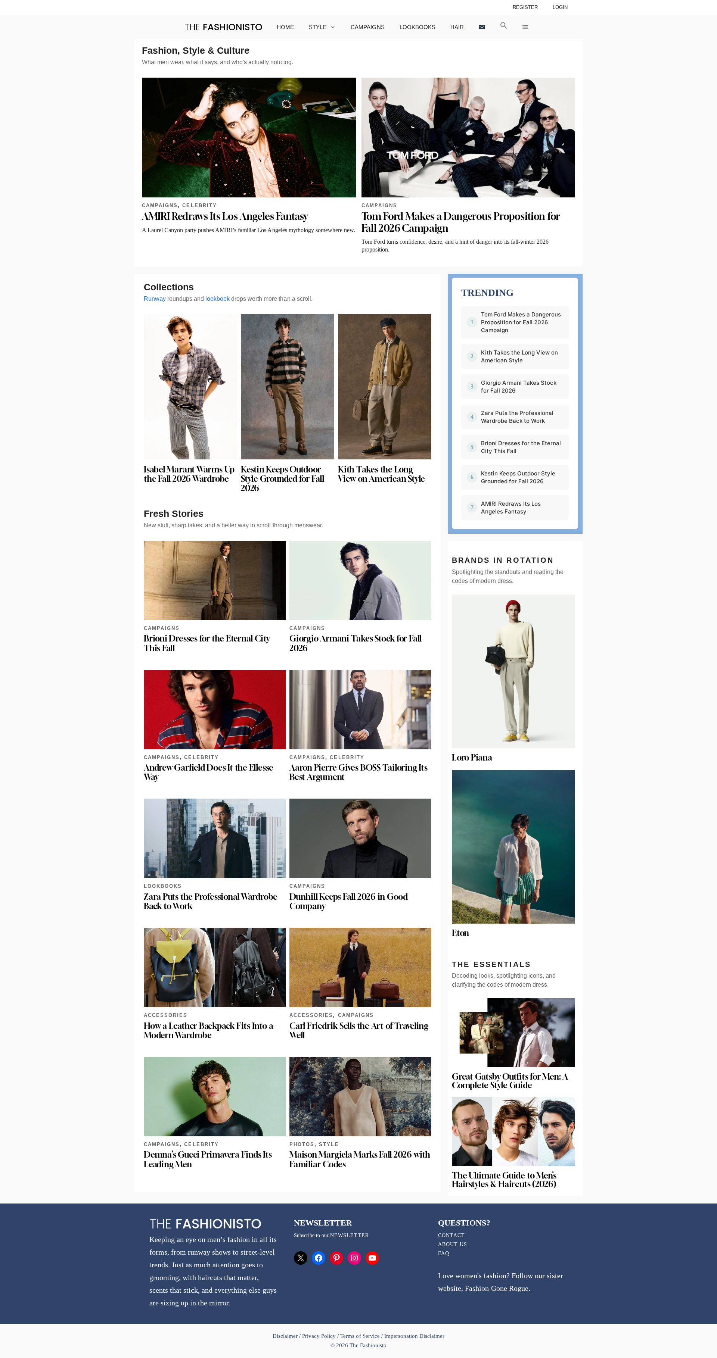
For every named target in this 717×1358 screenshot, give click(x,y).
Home (285, 27)
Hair (457, 27)
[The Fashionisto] (223, 27)
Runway (155, 299)
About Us (452, 1244)
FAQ (443, 1253)
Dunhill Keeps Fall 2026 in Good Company (348, 901)
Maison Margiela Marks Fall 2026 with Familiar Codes (359, 1159)
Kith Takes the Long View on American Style (381, 474)
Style (317, 27)
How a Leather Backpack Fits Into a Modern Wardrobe (208, 1030)
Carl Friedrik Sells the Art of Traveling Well (358, 1030)
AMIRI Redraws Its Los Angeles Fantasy (225, 216)
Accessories (165, 1015)
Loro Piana (472, 757)
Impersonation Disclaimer (414, 1336)
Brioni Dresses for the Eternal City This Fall (207, 643)
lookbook (217, 299)
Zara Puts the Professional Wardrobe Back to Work (210, 901)
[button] (504, 27)
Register (525, 7)
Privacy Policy (319, 1336)
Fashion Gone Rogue (496, 1288)
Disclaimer (286, 1336)
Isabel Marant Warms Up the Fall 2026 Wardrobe (189, 474)
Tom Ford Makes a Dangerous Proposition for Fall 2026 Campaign (521, 322)
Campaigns (367, 27)
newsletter (349, 1235)
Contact (451, 1235)
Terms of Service (359, 1336)
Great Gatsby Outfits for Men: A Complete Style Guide (510, 1081)
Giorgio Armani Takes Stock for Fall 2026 (355, 643)
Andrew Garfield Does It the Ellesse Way (208, 772)
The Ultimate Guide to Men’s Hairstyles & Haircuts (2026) (504, 1180)
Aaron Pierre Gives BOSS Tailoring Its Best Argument (358, 772)
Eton (460, 933)
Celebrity (199, 205)
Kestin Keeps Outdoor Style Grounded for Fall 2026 (282, 479)
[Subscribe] (482, 27)
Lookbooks (417, 27)
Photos (301, 1144)
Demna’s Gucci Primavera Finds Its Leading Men (208, 1159)
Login (560, 7)
